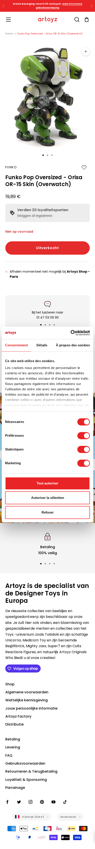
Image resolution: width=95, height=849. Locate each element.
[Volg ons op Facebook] (7, 802)
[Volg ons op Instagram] (30, 802)
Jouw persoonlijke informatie (31, 708)
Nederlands (68, 817)
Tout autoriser (47, 483)
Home (9, 33)
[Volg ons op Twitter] (19, 802)
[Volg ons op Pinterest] (42, 802)
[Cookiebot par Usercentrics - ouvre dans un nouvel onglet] (70, 333)
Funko (11, 167)
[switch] (83, 435)
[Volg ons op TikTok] (65, 802)
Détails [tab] (41, 345)
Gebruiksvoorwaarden (25, 763)
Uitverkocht (47, 247)
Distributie (14, 724)
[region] (47, 544)
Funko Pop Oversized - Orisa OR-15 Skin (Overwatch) (49, 33)
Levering (12, 747)
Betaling (12, 739)
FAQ (8, 755)
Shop (10, 684)
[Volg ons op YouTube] (53, 802)
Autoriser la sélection (47, 498)
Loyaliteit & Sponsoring (26, 779)
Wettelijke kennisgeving (26, 700)
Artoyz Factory (18, 716)
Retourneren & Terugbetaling (31, 771)
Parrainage (15, 787)
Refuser (48, 512)
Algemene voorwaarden (26, 692)
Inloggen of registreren (34, 216)
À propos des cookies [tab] (73, 345)
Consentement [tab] (16, 345)
